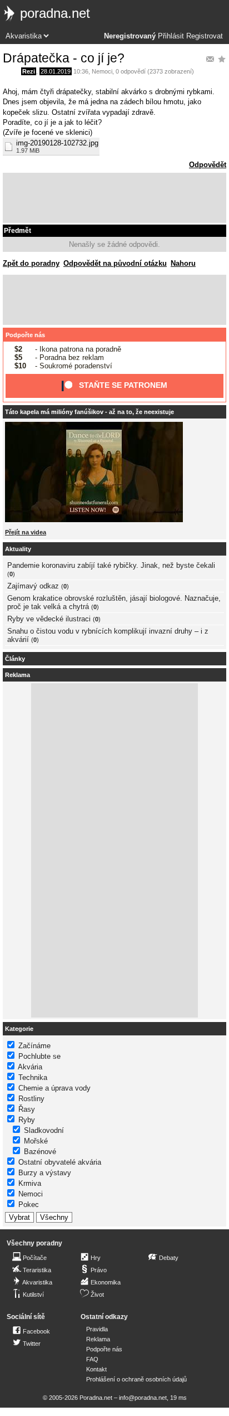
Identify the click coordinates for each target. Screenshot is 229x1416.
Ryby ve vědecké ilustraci (49, 619)
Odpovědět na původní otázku (115, 263)
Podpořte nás (25, 335)
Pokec (28, 1204)
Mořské (36, 1141)
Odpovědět (207, 164)
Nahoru (183, 263)
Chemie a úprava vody (54, 1088)
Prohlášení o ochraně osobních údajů (136, 1379)
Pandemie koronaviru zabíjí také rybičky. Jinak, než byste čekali (111, 565)
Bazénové (40, 1151)
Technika (32, 1077)
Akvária (30, 1067)
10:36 (80, 71)
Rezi (28, 71)
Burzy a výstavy (44, 1173)
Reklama (98, 1339)
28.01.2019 (56, 71)
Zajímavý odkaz (33, 586)
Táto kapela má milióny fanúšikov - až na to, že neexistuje (89, 411)
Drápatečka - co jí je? (64, 58)
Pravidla (97, 1329)
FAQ (92, 1359)
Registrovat (204, 36)
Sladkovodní (44, 1130)
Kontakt (96, 1369)
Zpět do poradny (31, 263)
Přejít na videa (25, 532)
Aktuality (18, 549)
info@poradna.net (143, 1397)
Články (15, 658)
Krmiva (29, 1183)
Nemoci (102, 71)
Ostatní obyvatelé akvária (59, 1162)
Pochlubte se (39, 1056)
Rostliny (31, 1098)
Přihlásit (171, 36)
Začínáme (34, 1046)
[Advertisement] (114, 198)
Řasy (26, 1109)
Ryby (26, 1120)
